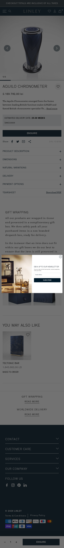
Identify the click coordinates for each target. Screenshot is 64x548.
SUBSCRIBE (47, 280)
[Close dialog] (60, 256)
